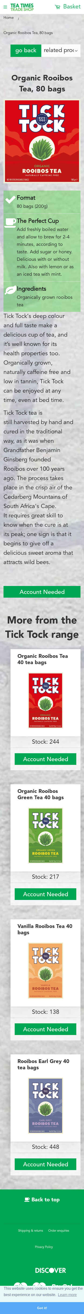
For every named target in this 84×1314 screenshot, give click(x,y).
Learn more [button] (67, 1295)
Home (9, 18)
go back (25, 51)
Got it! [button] (42, 1308)
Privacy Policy (44, 1247)
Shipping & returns (30, 1230)
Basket (71, 7)
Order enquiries (58, 1230)
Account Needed (42, 592)
